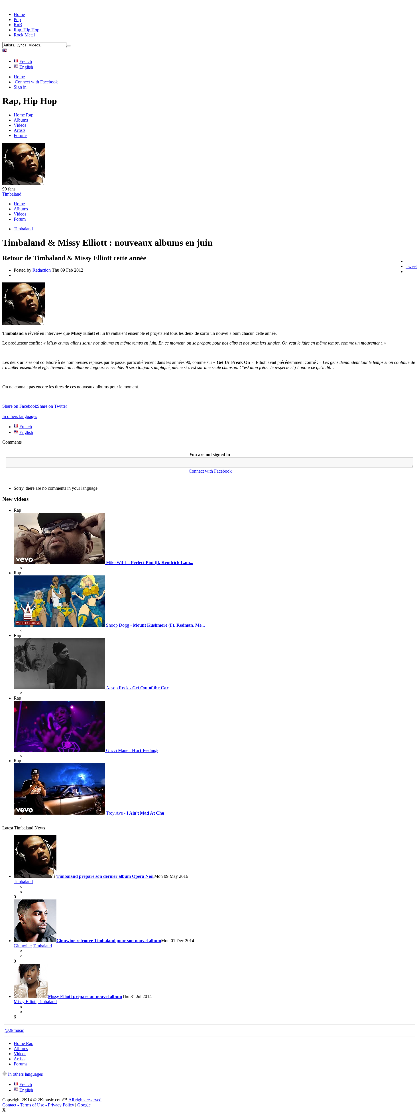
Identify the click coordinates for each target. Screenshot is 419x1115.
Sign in (20, 87)
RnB (18, 24)
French (25, 61)
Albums (21, 120)
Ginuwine (23, 945)
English (26, 67)
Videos (20, 125)
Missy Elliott (25, 1001)
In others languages (19, 416)
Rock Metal (24, 34)
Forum (20, 219)
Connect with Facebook (36, 81)
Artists (19, 130)
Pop (17, 19)
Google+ (85, 1104)
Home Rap (23, 114)
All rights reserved (84, 1099)
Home (19, 14)
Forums (20, 135)
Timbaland (11, 194)
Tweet (411, 266)
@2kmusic (14, 1030)
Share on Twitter (52, 406)
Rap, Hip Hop (26, 29)
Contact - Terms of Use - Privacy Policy (38, 1104)
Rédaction (41, 270)
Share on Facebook (19, 406)
